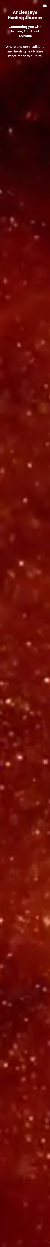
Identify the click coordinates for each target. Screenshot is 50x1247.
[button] (44, 5)
